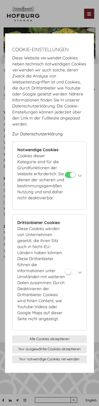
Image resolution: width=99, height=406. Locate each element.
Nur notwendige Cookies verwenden (49, 359)
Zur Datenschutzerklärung (37, 133)
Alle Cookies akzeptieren (49, 339)
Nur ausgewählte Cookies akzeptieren (50, 349)
